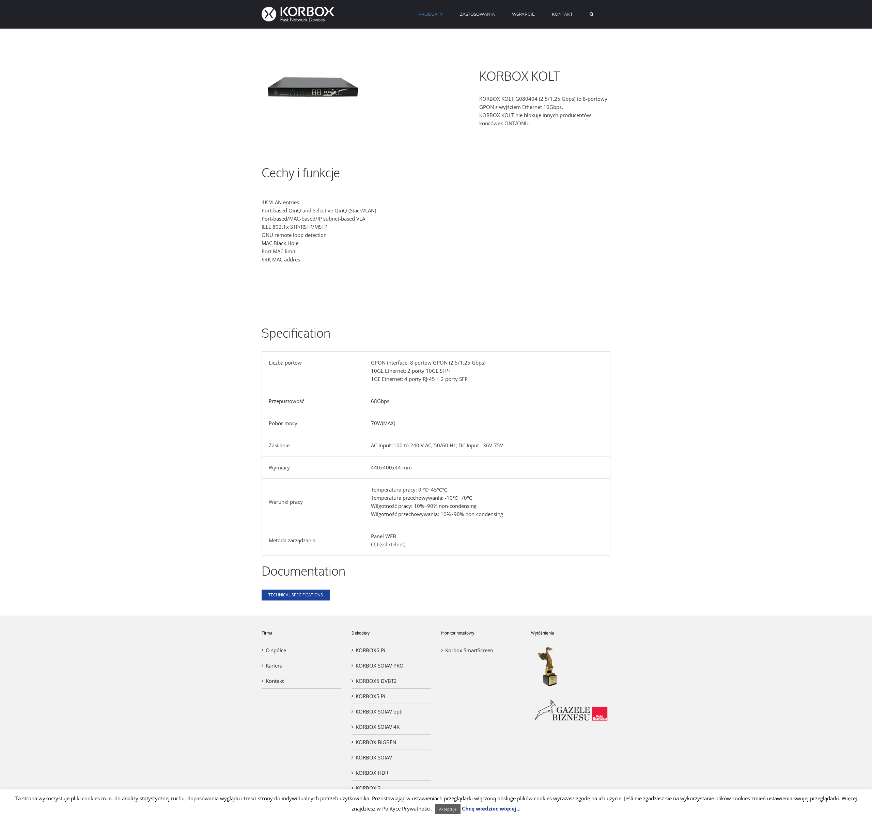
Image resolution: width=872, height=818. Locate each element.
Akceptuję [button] (447, 809)
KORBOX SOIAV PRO (380, 665)
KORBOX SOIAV (374, 757)
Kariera (274, 665)
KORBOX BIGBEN (376, 742)
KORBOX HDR (372, 772)
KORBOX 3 (368, 788)
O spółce (276, 650)
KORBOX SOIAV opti (379, 711)
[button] (591, 14)
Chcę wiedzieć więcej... (491, 808)
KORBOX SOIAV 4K (378, 726)
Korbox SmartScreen (469, 650)
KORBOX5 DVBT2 (376, 680)
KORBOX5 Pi (370, 696)
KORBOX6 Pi (370, 650)
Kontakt (275, 680)
